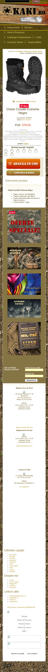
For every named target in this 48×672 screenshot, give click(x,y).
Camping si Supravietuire (19, 37)
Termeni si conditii (17, 654)
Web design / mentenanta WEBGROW (21, 607)
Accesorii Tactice (15, 42)
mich (11, 568)
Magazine (13, 584)
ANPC (24, 631)
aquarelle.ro (13, 598)
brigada (12, 571)
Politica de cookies (24, 627)
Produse (20, 51)
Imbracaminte (13, 27)
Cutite (38, 37)
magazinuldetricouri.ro (17, 596)
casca (11, 569)
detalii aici (23, 133)
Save (25, 106)
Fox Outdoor (26, 120)
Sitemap (24, 616)
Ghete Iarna (37, 51)
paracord (12, 560)
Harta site (12, 587)
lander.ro (12, 600)
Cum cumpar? (32, 654)
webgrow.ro (13, 601)
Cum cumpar (14, 582)
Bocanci (28, 27)
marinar (12, 558)
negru (26, 144)
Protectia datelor (24, 624)
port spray (13, 555)
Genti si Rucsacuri (16, 32)
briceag (12, 556)
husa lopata (13, 566)
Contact (12, 585)
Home (11, 580)
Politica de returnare (24, 620)
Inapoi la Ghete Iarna (26, 101)
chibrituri (12, 562)
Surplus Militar (34, 42)
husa (11, 564)
